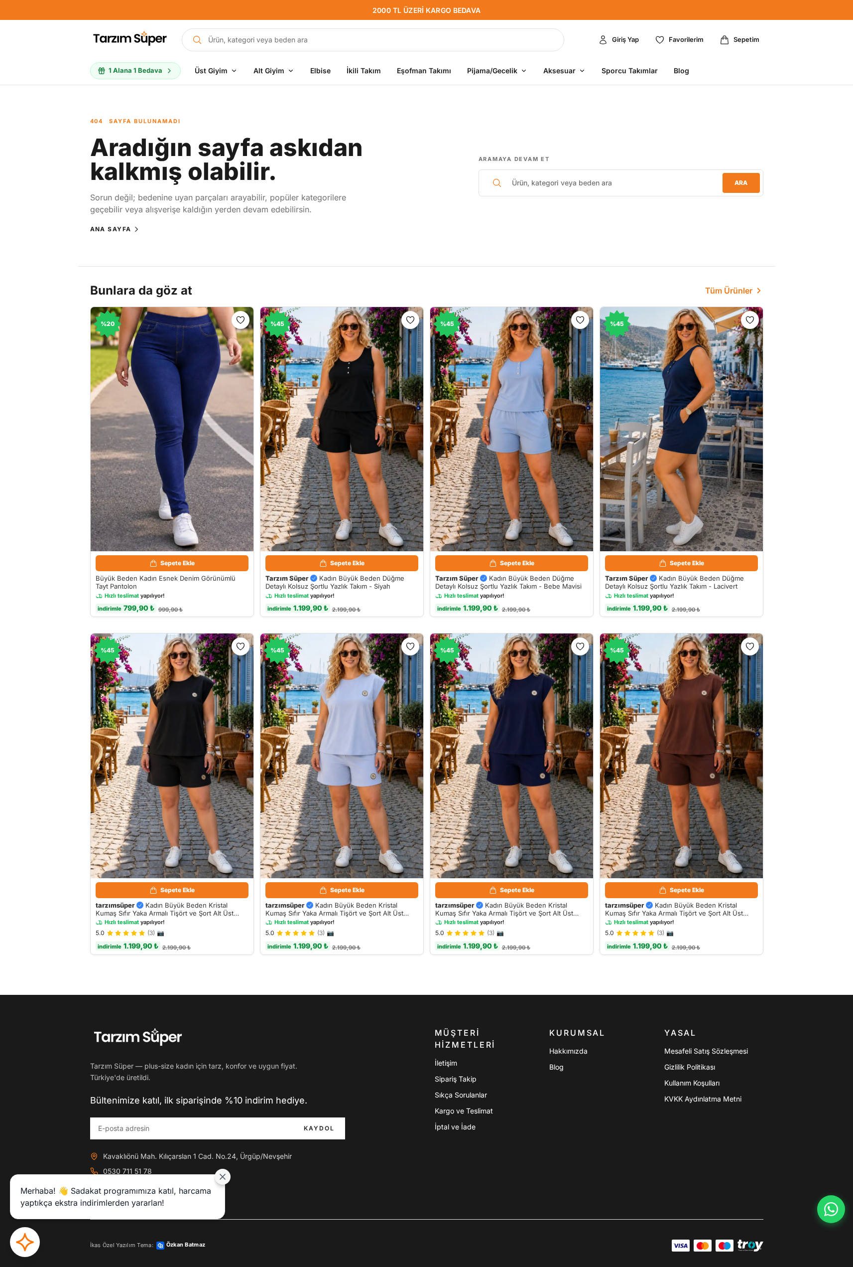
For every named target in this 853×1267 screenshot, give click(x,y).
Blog (556, 1067)
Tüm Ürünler (728, 291)
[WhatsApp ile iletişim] (831, 1209)
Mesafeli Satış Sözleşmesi (706, 1051)
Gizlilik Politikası (689, 1067)
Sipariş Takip (456, 1079)
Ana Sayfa (110, 229)
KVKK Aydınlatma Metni (702, 1099)
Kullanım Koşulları (692, 1083)
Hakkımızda (568, 1051)
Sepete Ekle (177, 563)
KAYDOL (319, 1127)
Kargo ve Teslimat (464, 1111)
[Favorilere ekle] (240, 320)
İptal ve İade (455, 1126)
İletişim (446, 1063)
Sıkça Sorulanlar (461, 1095)
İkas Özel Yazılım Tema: (148, 1245)
